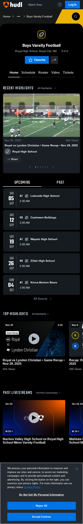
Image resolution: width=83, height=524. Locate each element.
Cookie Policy (32, 487)
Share (14, 159)
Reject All (41, 505)
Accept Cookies (41, 516)
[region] (41, 493)
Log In (72, 4)
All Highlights (45, 88)
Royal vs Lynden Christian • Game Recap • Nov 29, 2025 (41, 145)
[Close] (77, 468)
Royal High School (24, 151)
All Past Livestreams (47, 393)
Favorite (40, 59)
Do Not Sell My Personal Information (41, 494)
